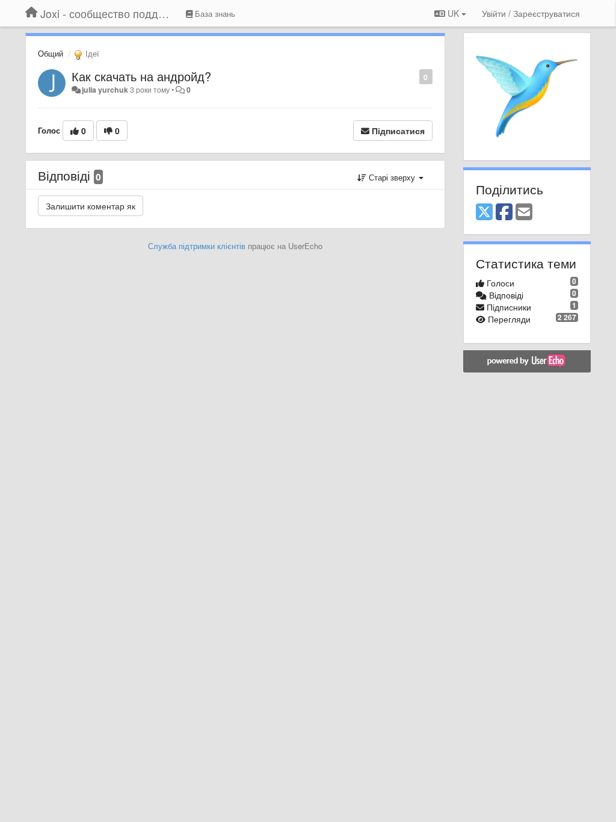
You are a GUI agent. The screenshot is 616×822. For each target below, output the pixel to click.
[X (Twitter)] (484, 212)
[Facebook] (504, 212)
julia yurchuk (105, 89)
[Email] (524, 212)
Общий (50, 53)
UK (453, 13)
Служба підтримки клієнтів (196, 246)
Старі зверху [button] (391, 177)
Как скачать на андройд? (141, 76)
